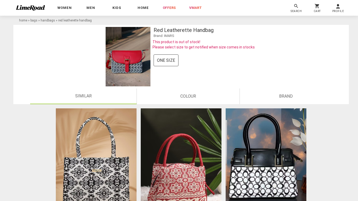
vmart (195, 8)
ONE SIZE (166, 60)
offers (169, 8)
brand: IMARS (164, 36)
